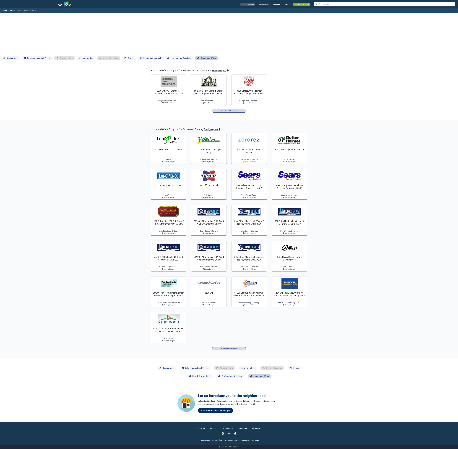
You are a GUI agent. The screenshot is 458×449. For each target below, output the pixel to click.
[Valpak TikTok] (235, 433)
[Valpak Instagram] (229, 433)
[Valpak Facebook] (223, 433)
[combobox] (384, 4)
